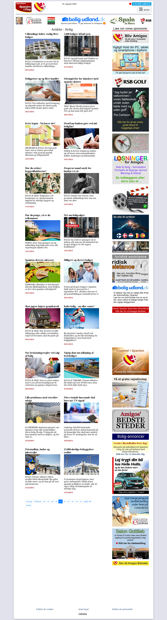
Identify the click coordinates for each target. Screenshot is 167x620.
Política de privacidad (122, 609)
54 (77, 501)
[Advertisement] (130, 330)
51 (65, 501)
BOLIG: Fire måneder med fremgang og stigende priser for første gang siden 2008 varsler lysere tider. (42, 105)
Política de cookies (44, 609)
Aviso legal (83, 609)
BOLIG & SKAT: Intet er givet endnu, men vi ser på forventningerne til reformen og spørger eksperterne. (42, 382)
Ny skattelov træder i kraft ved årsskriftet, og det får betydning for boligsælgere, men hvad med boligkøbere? (80, 337)
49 (56, 501)
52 (69, 501)
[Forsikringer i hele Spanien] (133, 20)
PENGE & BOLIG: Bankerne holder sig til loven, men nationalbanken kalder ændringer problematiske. (80, 153)
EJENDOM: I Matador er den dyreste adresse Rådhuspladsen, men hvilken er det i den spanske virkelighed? (42, 287)
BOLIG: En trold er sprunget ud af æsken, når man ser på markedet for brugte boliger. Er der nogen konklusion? (81, 243)
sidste (86, 501)
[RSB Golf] (83, 20)
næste (28, 505)
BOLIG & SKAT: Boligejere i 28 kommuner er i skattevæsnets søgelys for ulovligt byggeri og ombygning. (39, 199)
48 (52, 501)
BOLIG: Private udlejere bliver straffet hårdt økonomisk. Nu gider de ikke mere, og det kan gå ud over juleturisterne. (42, 480)
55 (81, 501)
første (38, 501)
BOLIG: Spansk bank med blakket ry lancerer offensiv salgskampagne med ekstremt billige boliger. (81, 60)
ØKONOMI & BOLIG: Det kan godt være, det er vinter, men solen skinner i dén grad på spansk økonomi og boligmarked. (41, 151)
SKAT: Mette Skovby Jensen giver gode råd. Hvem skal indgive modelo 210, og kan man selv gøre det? (81, 108)
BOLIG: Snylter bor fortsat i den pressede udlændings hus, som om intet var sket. (80, 198)
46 (44, 501)
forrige (29, 501)
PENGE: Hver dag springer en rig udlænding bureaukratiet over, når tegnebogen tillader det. (41, 245)
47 (48, 501)
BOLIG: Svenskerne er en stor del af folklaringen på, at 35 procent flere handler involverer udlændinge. (42, 64)
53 (73, 501)
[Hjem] (24, 7)
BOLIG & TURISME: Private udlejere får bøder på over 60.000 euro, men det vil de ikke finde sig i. (81, 382)
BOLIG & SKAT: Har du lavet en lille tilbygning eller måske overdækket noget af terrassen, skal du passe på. (42, 333)
